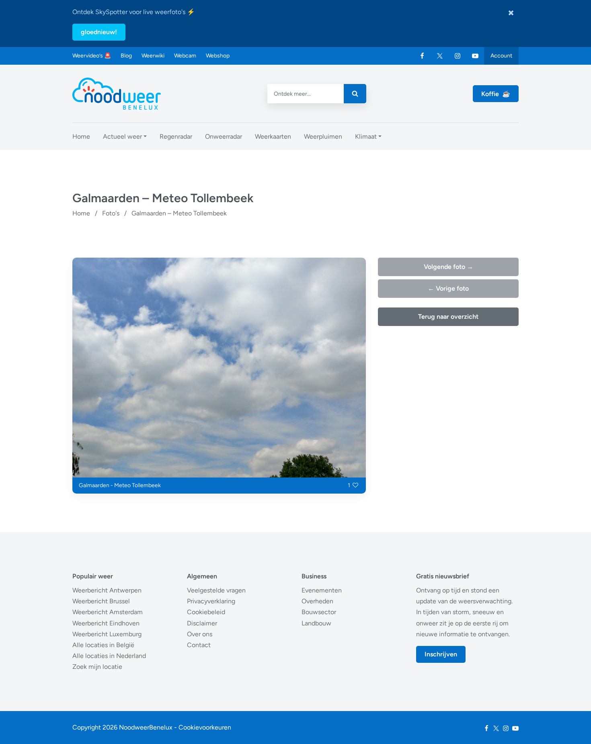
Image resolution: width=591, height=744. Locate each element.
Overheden (317, 601)
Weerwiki (153, 55)
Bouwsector (319, 612)
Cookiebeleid (206, 612)
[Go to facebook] (422, 56)
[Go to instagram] (457, 56)
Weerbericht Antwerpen (107, 590)
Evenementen (322, 590)
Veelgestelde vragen (216, 590)
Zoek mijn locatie (97, 666)
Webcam (185, 55)
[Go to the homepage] (116, 94)
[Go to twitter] (440, 56)
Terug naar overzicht (448, 316)
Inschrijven (441, 654)
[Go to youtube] (475, 56)
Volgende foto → (448, 267)
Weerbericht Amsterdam (107, 612)
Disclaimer (202, 623)
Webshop (218, 55)
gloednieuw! (99, 32)
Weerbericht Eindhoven (106, 623)
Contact (199, 645)
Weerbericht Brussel (101, 601)
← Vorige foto (448, 288)
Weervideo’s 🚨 (91, 55)
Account (501, 55)
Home (81, 213)
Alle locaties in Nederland (109, 656)
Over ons (199, 634)
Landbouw (316, 623)
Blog (126, 55)
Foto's (110, 213)
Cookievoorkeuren (205, 727)
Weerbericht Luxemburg (107, 634)
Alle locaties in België (103, 645)
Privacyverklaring (211, 601)
